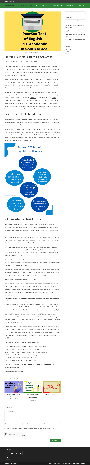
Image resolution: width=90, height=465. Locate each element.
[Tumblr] (25, 453)
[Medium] (8, 458)
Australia (33, 97)
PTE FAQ (67, 51)
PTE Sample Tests (68, 49)
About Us (51, 463)
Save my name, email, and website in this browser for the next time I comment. (31, 428)
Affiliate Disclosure (57, 463)
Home (66, 48)
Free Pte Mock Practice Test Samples (18, 5)
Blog (27, 61)
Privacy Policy (64, 463)
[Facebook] (12, 453)
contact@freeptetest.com (9, 1)
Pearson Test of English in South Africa (15, 371)
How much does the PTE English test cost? (13, 395)
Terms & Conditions (82, 463)
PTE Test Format (68, 46)
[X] (8, 453)
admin (7, 61)
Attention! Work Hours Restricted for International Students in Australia (32, 396)
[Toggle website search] (84, 5)
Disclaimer (70, 463)
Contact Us (75, 463)
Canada (54, 97)
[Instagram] (16, 453)
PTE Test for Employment (51, 394)
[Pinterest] (20, 453)
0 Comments (34, 61)
